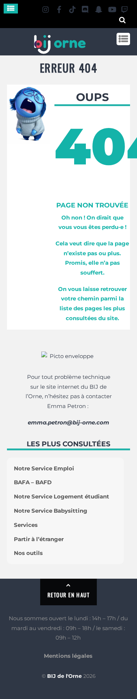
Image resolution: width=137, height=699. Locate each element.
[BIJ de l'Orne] (59, 51)
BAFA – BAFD (33, 482)
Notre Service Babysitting (50, 510)
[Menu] (11, 8)
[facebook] (59, 8)
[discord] (85, 8)
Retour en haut (68, 595)
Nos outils (28, 553)
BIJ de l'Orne (64, 676)
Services (26, 524)
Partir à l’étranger (39, 539)
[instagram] (46, 8)
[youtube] (112, 8)
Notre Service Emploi (44, 468)
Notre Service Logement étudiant (61, 496)
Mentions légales (68, 655)
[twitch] (125, 8)
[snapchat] (99, 8)
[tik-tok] (72, 8)
